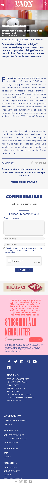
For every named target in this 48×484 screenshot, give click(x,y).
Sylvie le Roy (8, 36)
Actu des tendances (13, 435)
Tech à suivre (13, 39)
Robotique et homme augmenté (14, 26)
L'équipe (7, 475)
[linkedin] (25, 482)
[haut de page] (44, 481)
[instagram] (28, 363)
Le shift (7, 457)
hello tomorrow (16, 382)
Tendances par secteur (15, 439)
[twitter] (21, 482)
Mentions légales (12, 478)
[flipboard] (30, 482)
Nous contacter (11, 471)
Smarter (18, 131)
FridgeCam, (12, 78)
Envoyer (24, 270)
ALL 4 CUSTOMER (15, 388)
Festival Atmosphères (18, 379)
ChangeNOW (13, 385)
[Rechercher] (45, 4)
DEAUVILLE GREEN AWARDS (19, 397)
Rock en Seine (14, 400)
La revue (7, 424)
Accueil (4, 39)
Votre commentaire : (11, 218)
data (5, 453)
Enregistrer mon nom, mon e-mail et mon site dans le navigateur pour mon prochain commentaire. (22, 250)
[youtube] (35, 363)
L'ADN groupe (10, 467)
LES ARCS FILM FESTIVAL (18, 394)
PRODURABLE (13, 391)
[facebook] (16, 482)
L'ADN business (10, 442)
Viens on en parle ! (24, 182)
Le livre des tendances (15, 421)
